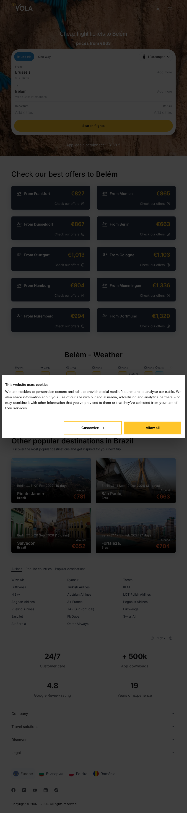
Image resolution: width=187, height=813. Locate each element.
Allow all (153, 428)
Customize (90, 428)
